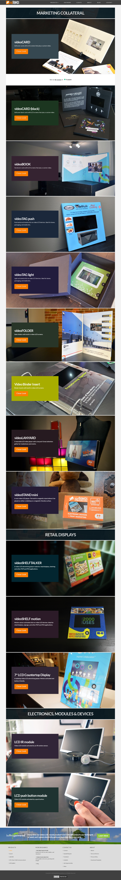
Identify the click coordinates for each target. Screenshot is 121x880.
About (92, 850)
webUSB (11, 857)
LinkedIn (66, 860)
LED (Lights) (12, 863)
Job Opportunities (68, 863)
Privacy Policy (94, 857)
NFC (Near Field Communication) (17, 860)
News (65, 866)
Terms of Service (95, 853)
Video (10, 850)
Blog (37, 863)
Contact (66, 850)
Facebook (66, 857)
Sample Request (67, 853)
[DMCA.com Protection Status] (60, 876)
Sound (10, 853)
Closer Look (21, 51)
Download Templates (96, 860)
